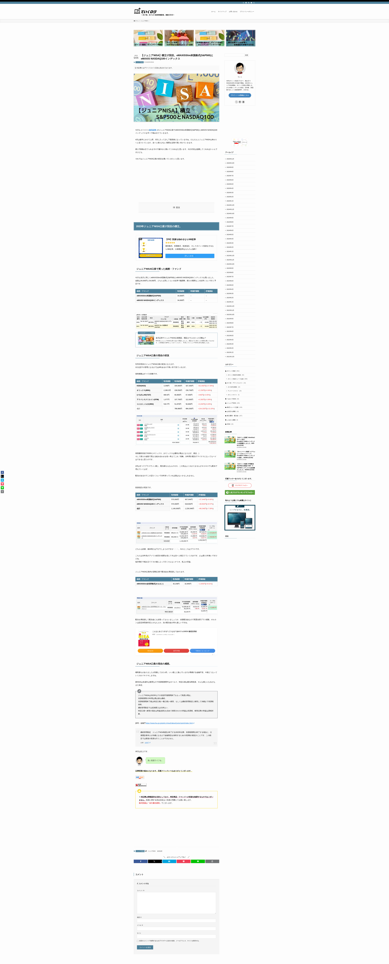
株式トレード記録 (234, 407)
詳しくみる (189, 256)
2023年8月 (230, 272)
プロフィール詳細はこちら (240, 95)
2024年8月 (230, 222)
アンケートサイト (234, 391)
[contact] (251, 3)
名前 (139, 917)
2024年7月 (230, 226)
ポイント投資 (233, 371)
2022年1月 (230, 352)
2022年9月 (230, 318)
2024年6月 (230, 230)
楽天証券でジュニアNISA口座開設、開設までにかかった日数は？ (181, 338)
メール (140, 925)
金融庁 (147, 742)
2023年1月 (230, 302)
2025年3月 (230, 192)
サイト (139, 933)
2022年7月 (230, 327)
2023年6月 (230, 281)
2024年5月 (230, 234)
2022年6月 (230, 331)
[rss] (248, 3)
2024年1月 (230, 251)
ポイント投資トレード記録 (237, 379)
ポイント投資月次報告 (236, 375)
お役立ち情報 (233, 411)
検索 (246, 55)
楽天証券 (152, 130)
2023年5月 (230, 285)
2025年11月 (230, 159)
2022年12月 (230, 306)
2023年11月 (230, 260)
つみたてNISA (233, 399)
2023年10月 (230, 264)
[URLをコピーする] (212, 861)
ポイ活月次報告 (234, 387)
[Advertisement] (176, 181)
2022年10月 (230, 314)
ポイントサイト (233, 395)
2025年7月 (230, 175)
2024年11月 (230, 209)
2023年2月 (230, 297)
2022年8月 (230, 323)
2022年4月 (230, 340)
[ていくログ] (154, 11)
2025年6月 (230, 180)
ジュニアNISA (139, 62)
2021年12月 (230, 356)
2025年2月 (230, 197)
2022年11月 (230, 310)
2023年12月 (230, 255)
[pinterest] (246, 3)
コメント (140, 890)
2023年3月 (230, 293)
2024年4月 (230, 239)
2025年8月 (230, 171)
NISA (230, 424)
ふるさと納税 (232, 420)
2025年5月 (230, 184)
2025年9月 (230, 167)
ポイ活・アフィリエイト (236, 383)
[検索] (254, 3)
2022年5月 (230, 335)
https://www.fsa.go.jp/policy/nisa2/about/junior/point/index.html (169, 723)
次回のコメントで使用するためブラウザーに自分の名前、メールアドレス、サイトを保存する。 (169, 941)
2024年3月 (230, 243)
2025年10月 (230, 163)
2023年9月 (230, 268)
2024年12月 (230, 205)
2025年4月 (230, 188)
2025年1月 (230, 201)
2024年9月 (230, 218)
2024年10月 (230, 213)
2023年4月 (230, 289)
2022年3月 (230, 344)
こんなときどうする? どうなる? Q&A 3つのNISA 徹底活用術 (174, 631)
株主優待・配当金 (234, 415)
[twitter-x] (243, 3)
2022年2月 (230, 348)
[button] (141, 861)
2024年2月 (230, 247)
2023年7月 (230, 276)
